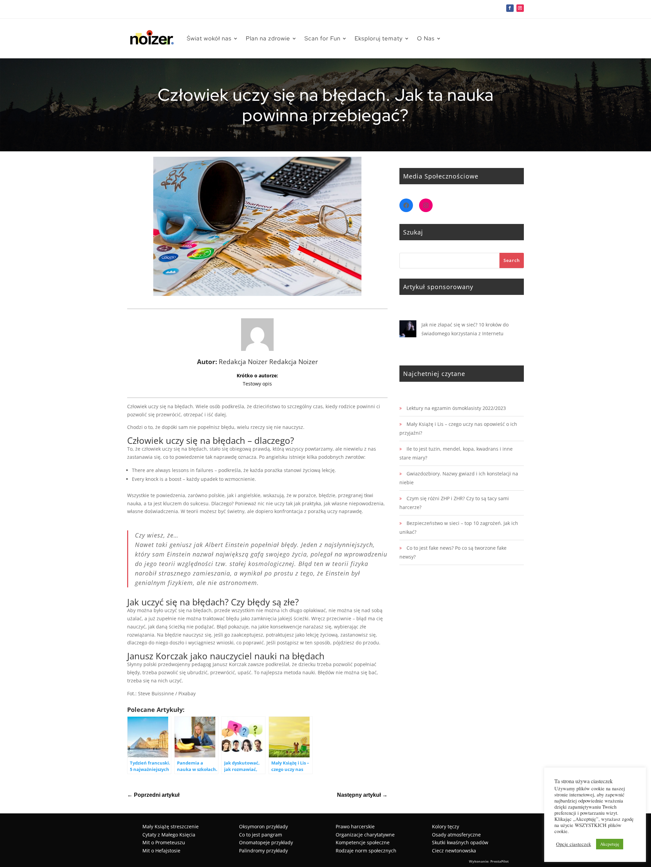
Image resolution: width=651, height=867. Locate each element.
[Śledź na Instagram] (520, 8)
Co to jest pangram (260, 834)
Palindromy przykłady (263, 850)
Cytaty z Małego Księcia (168, 834)
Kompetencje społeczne (363, 842)
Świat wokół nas (209, 38)
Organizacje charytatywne (365, 834)
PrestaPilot (499, 861)
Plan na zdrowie (268, 38)
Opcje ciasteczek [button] (573, 844)
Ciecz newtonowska (454, 850)
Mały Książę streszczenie (170, 826)
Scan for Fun (322, 38)
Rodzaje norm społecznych (366, 850)
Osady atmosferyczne (456, 834)
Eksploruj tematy (379, 38)
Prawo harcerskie (355, 826)
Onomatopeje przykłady (266, 842)
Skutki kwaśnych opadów (460, 842)
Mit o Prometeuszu (163, 842)
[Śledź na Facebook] (510, 8)
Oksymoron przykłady (263, 826)
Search (512, 260)
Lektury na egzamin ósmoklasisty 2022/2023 (456, 408)
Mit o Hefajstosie (161, 850)
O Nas (426, 38)
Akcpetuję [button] (609, 844)
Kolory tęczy (445, 826)
